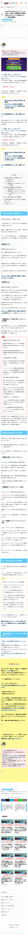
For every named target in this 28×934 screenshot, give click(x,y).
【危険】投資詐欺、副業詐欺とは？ (13, 177)
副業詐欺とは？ (10, 179)
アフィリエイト (6, 902)
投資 (17, 793)
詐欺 (14, 793)
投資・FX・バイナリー (8, 899)
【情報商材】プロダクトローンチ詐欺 (16, 191)
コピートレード (23, 791)
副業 (2, 793)
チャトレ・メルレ (7, 908)
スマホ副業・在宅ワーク (7, 19)
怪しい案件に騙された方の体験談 (12, 197)
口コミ (4, 791)
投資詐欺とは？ (10, 181)
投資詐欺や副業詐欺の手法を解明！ (13, 187)
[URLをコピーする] (25, 800)
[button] (3, 800)
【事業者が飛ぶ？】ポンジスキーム (15, 189)
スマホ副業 (9, 791)
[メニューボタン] (26, 3)
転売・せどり (6, 911)
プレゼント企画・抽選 (8, 905)
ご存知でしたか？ (8, 203)
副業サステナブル (8, 793)
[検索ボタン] (21, 3)
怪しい (21, 793)
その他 (4, 914)
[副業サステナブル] (10, 3)
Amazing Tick (15, 791)
